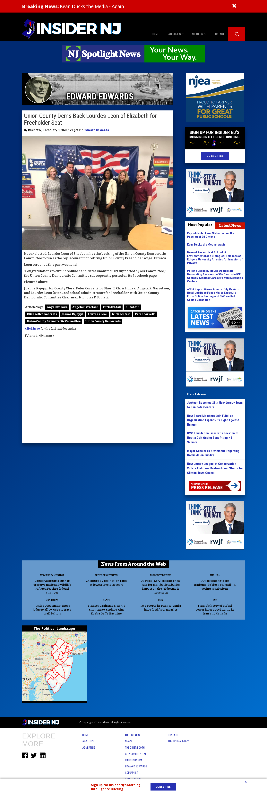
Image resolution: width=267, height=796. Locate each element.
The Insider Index (178, 741)
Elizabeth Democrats (42, 314)
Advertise (88, 747)
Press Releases (196, 394)
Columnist (131, 772)
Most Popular (200, 225)
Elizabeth (132, 307)
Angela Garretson (85, 307)
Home (85, 735)
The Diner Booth (135, 747)
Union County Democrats (103, 321)
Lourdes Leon (98, 314)
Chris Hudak (112, 307)
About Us (88, 741)
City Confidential (135, 753)
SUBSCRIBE (214, 156)
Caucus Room (133, 760)
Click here (32, 328)
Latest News (230, 225)
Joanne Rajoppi (72, 314)
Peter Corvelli (145, 314)
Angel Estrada (57, 307)
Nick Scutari (121, 314)
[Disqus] (97, 391)
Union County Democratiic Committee (54, 321)
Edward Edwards (96, 130)
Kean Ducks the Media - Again (73, 6)
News (128, 741)
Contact (173, 735)
